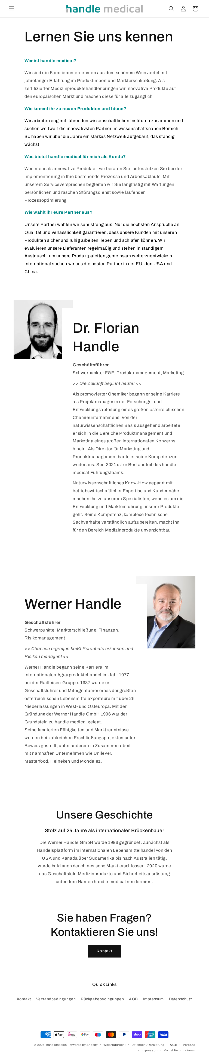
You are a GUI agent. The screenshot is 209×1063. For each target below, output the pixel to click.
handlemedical (56, 1044)
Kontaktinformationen (179, 1050)
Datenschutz (180, 999)
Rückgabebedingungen (102, 999)
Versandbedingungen (56, 999)
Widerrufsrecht (114, 1044)
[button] (11, 9)
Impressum (153, 999)
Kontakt (104, 951)
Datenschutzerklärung (147, 1044)
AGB (133, 999)
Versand (189, 1044)
